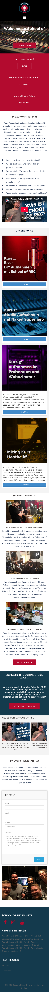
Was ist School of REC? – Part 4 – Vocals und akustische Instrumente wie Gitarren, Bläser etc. (15, 746)
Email (7, 813)
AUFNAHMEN (24, 103)
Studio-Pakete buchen (24, 706)
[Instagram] (13, 923)
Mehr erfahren (24, 662)
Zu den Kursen (25, 45)
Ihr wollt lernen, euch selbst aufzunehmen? (24, 527)
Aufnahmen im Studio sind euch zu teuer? (24, 629)
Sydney (24, 988)
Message (8, 832)
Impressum (6, 965)
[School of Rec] (24, 8)
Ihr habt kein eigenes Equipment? (24, 578)
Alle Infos (24, 84)
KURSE (24, 66)
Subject (7, 823)
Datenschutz (7, 970)
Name (7, 803)
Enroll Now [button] (24, 284)
